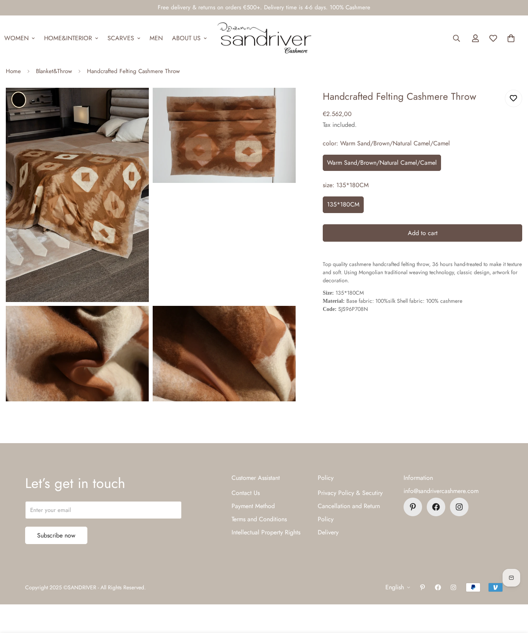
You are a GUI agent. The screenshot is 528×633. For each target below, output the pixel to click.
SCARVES (120, 38)
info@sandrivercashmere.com (441, 490)
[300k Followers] (436, 507)
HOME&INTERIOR (68, 38)
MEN (156, 38)
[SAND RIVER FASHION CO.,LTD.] (264, 38)
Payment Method (253, 506)
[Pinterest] (413, 507)
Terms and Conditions (259, 519)
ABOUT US (186, 38)
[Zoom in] (134, 104)
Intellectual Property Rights (266, 532)
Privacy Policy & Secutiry (350, 492)
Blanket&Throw (54, 71)
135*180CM (343, 204)
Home (13, 71)
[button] (511, 38)
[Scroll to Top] (513, 591)
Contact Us (246, 492)
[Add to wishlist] (513, 98)
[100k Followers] (459, 507)
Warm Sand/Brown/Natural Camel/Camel (382, 162)
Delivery (328, 532)
